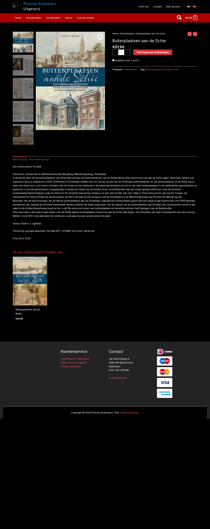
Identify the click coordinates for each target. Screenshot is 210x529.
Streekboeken (127, 33)
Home (115, 33)
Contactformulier (118, 377)
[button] (179, 17)
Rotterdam (167, 69)
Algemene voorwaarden (74, 362)
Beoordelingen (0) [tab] (39, 159)
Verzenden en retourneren (75, 358)
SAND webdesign (129, 412)
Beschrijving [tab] (20, 159)
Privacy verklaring (70, 366)
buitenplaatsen (153, 69)
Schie (176, 69)
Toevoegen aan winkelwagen (152, 52)
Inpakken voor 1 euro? (126, 60)
